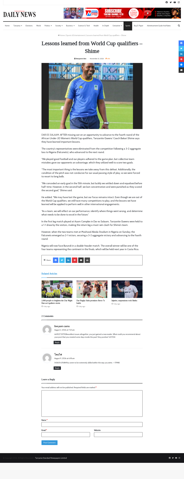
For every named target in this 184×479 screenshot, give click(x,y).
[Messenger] (181, 64)
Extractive (116, 26)
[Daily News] (19, 13)
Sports (127, 26)
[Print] (87, 260)
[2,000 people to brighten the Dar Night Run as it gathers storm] (56, 289)
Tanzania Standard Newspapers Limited (51, 458)
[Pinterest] (74, 260)
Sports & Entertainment (75, 35)
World (38, 26)
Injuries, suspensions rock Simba (124, 301)
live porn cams (62, 326)
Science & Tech (84, 26)
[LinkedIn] (68, 260)
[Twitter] (62, 260)
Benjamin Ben (81, 59)
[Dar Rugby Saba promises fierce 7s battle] (92, 289)
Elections (29, 26)
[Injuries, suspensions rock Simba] (127, 289)
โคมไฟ (58, 354)
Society (58, 26)
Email (44, 430)
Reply (57, 342)
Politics (47, 26)
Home (7, 26)
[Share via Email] (81, 260)
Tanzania (16, 26)
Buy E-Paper (138, 26)
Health (96, 26)
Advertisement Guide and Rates (159, 26)
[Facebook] (55, 260)
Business (69, 26)
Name (44, 420)
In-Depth (105, 26)
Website (97, 430)
